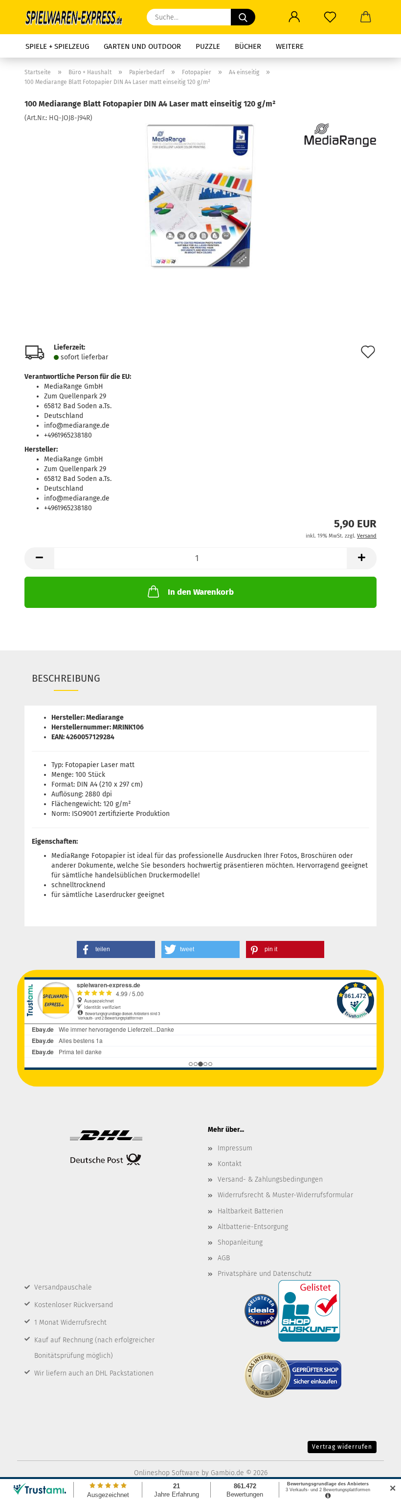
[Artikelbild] (200, 196)
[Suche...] (243, 17)
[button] (294, 17)
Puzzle (208, 46)
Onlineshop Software (167, 1473)
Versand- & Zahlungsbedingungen (270, 1179)
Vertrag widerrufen (342, 1446)
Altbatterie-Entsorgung (253, 1227)
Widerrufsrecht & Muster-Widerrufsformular (285, 1195)
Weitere (290, 46)
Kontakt (230, 1164)
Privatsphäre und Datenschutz (265, 1274)
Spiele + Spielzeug (57, 46)
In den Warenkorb (201, 592)
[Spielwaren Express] (78, 17)
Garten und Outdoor (142, 46)
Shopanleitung (240, 1242)
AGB (224, 1258)
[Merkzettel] (330, 17)
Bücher (248, 46)
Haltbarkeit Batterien (250, 1211)
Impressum (235, 1148)
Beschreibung (66, 678)
